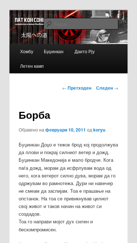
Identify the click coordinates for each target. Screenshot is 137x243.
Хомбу (26, 51)
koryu (99, 129)
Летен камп (32, 66)
